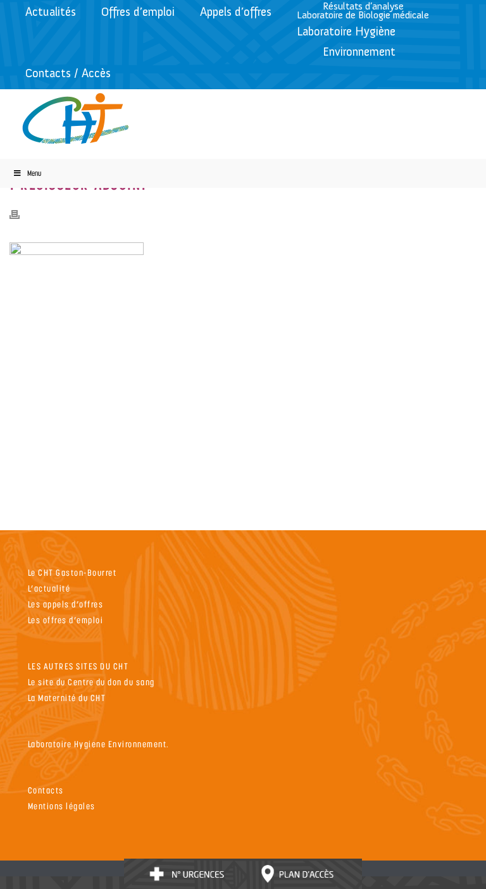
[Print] (20, 213)
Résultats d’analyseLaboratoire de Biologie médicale (363, 10)
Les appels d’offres (66, 604)
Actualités (50, 11)
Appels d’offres (235, 11)
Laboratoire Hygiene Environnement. (99, 743)
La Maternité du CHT (67, 697)
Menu (34, 173)
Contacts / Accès (68, 73)
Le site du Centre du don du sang (91, 681)
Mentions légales (62, 805)
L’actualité (49, 588)
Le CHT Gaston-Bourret (72, 572)
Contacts (46, 790)
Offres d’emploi (138, 11)
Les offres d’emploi (66, 619)
